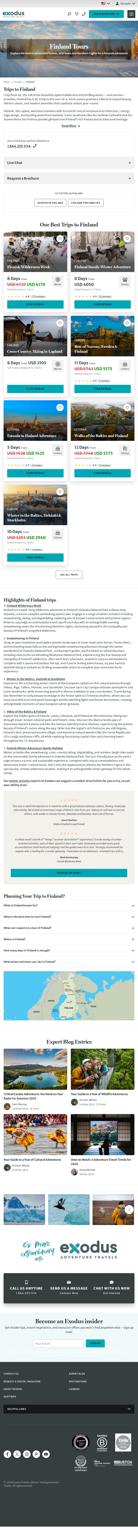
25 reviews (105, 296)
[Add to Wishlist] (60, 238)
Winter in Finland (50, 202)
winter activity (19, 781)
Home (7, 82)
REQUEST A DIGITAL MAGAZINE (22, 1381)
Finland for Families (85, 202)
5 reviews (104, 380)
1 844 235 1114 (84, 14)
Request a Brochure (23, 178)
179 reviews (38, 296)
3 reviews (36, 465)
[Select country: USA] (105, 3)
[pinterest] (36, 1454)
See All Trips (69, 574)
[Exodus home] (13, 14)
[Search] (69, 14)
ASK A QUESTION (104, 13)
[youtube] (46, 1454)
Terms (93, 1355)
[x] (17, 1454)
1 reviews (36, 549)
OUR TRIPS (10, 1396)
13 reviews (104, 465)
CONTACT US (11, 1373)
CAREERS (74, 1389)
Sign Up (95, 1343)
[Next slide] (129, 1209)
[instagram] (27, 1454)
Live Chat (14, 163)
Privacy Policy (80, 1355)
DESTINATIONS (78, 1381)
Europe (18, 82)
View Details (35, 304)
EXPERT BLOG (77, 1373)
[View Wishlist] (77, 14)
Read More (69, 126)
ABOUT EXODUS (13, 1389)
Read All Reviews (69, 872)
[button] (69, 905)
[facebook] (7, 1454)
